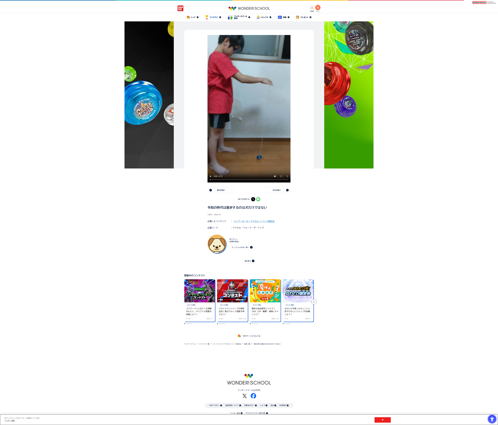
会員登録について (232, 405)
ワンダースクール (190, 344)
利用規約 (282, 405)
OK (382, 420)
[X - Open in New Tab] (253, 199)
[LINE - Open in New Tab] (258, 199)
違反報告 (248, 261)
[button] (313, 301)
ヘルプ (262, 405)
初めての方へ (214, 405)
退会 (272, 405)
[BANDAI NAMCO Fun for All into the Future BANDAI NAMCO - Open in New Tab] (484, 2)
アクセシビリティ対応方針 (255, 413)
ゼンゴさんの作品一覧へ (240, 247)
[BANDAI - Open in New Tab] (181, 8)
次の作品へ (277, 190)
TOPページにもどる (252, 336)
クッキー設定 (235, 413)
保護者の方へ (249, 405)
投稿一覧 (247, 344)
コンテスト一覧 (204, 344)
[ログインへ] (317, 7)
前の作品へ (221, 190)
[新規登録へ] (312, 7)
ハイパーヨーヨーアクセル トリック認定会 (254, 221)
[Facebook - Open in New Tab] (253, 396)
